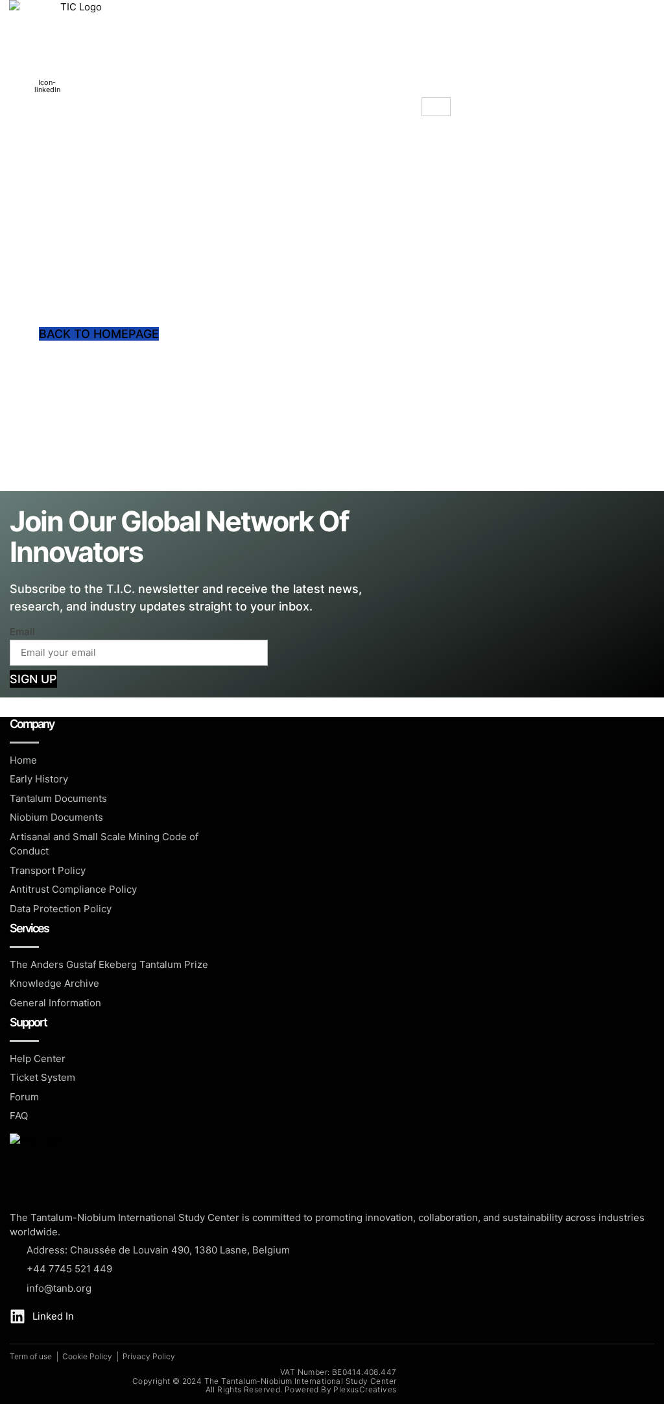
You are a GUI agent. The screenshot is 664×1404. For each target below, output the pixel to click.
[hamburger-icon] (436, 106)
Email (22, 631)
